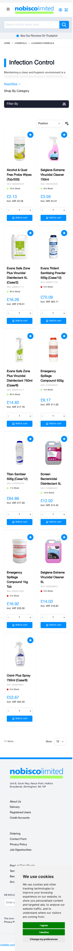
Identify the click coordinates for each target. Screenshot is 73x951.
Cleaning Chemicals (42, 43)
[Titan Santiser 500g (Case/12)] (19, 453)
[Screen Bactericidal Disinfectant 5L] (53, 453)
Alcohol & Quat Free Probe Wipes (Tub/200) (19, 175)
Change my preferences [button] (44, 939)
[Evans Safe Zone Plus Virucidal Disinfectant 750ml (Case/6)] (19, 350)
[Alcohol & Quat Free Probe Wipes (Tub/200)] (19, 149)
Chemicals (21, 43)
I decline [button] (44, 932)
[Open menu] (8, 9)
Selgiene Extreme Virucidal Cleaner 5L (53, 577)
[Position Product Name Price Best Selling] (49, 123)
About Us (15, 802)
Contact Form (18, 839)
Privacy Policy (18, 844)
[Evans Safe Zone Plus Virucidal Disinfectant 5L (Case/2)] (19, 247)
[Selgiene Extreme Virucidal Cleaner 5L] (53, 551)
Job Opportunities (20, 850)
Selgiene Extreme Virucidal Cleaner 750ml (53, 175)
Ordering (15, 834)
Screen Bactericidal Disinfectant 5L (51, 479)
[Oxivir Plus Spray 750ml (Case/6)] (19, 654)
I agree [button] (44, 925)
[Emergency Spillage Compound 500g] (53, 350)
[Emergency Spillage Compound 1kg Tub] (19, 551)
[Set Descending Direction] (67, 124)
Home (7, 43)
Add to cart (21, 218)
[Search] (64, 24)
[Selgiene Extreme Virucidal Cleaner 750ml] (53, 149)
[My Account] (60, 9)
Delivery (15, 807)
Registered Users (20, 812)
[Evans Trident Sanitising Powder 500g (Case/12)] (53, 247)
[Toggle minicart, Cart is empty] (66, 9)
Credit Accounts (20, 818)
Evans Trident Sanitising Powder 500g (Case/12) (53, 273)
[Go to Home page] (35, 10)
